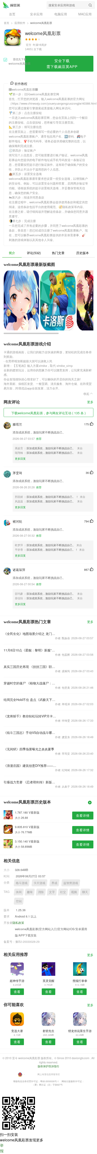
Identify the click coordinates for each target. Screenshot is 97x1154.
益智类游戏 (70, 883)
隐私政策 (18, 922)
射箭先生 (48, 1031)
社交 (63, 892)
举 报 (2, 1148)
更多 (90, 402)
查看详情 (83, 815)
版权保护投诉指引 (48, 1066)
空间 (19, 901)
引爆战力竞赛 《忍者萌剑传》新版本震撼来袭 (31, 782)
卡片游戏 (39, 883)
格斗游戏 (22, 883)
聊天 (85, 892)
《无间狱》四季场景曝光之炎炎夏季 (29, 749)
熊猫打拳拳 (80, 980)
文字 (52, 892)
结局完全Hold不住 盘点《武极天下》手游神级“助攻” (31, 699)
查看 (17, 991)
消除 (41, 892)
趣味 (30, 892)
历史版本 (82, 252)
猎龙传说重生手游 (80, 1031)
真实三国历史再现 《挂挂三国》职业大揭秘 (31, 666)
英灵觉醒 (48, 980)
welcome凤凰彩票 (11, 5)
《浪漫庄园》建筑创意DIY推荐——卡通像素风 (31, 765)
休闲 (19, 892)
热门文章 (58, 252)
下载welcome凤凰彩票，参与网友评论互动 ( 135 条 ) (48, 413)
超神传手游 (17, 980)
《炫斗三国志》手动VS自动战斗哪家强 (31, 732)
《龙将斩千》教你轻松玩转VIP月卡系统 (31, 716)
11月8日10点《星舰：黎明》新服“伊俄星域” (31, 650)
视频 (74, 892)
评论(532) (34, 252)
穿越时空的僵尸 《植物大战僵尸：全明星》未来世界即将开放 (31, 683)
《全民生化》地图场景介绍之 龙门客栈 (31, 633)
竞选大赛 (17, 1031)
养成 (54, 883)
